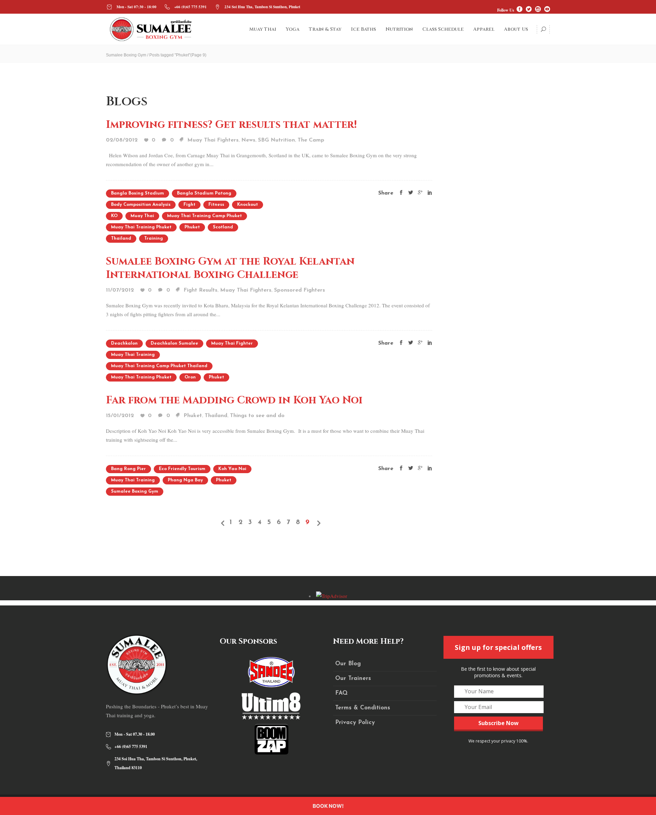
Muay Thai (142, 216)
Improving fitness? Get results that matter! (231, 125)
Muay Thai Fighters (212, 140)
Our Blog (348, 664)
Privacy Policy (355, 722)
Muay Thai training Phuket (141, 227)
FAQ (341, 693)
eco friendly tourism (182, 469)
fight (189, 204)
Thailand (121, 238)
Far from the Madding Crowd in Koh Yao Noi (234, 400)
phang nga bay (185, 480)
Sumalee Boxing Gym (126, 55)
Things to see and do (257, 415)
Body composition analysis (140, 204)
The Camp (311, 140)
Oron (190, 377)
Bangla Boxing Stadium (137, 193)
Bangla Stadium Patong (204, 193)
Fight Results (200, 290)
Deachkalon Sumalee (174, 343)
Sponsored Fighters (299, 290)
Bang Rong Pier (128, 469)
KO (114, 216)
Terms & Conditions (362, 708)
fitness (216, 204)
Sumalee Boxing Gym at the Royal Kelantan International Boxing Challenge (230, 268)
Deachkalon (124, 343)
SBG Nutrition (276, 140)
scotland (223, 227)
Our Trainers (353, 678)
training (153, 238)
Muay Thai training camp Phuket (204, 216)
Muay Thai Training (133, 354)
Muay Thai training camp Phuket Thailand (159, 366)
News (248, 140)
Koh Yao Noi (232, 469)
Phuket (192, 227)
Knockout (247, 204)
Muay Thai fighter (232, 343)
